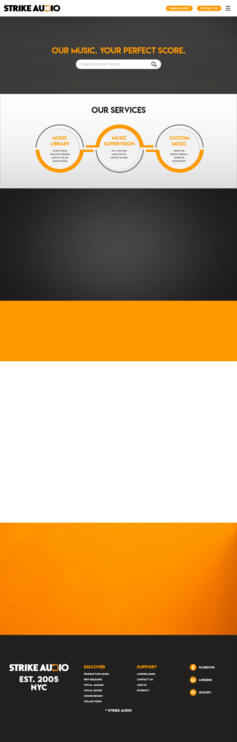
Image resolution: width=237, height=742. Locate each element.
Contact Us (209, 8)
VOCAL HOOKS (93, 690)
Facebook (207, 667)
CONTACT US (145, 679)
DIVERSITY (143, 690)
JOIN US (142, 684)
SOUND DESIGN (93, 695)
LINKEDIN (205, 680)
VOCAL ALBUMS (94, 684)
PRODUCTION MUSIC (96, 673)
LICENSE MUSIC (146, 673)
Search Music (179, 8)
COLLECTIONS (93, 701)
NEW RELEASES (93, 679)
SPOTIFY (205, 692)
